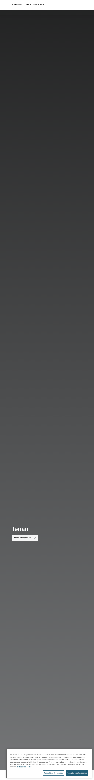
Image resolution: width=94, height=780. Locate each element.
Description (16, 4)
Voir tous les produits (22, 538)
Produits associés (35, 4)
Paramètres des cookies (53, 773)
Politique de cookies (24, 767)
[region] (49, 763)
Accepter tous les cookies (77, 773)
